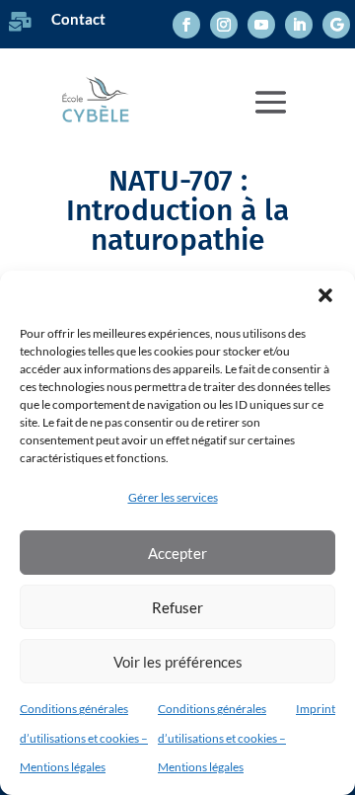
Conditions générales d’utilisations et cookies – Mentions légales (84, 737)
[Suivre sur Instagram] (224, 25)
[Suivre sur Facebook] (186, 25)
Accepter (177, 553)
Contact (78, 19)
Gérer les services (173, 497)
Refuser (177, 607)
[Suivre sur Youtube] (261, 25)
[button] (325, 295)
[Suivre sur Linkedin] (299, 25)
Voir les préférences (178, 662)
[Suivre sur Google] (336, 25)
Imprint (315, 708)
